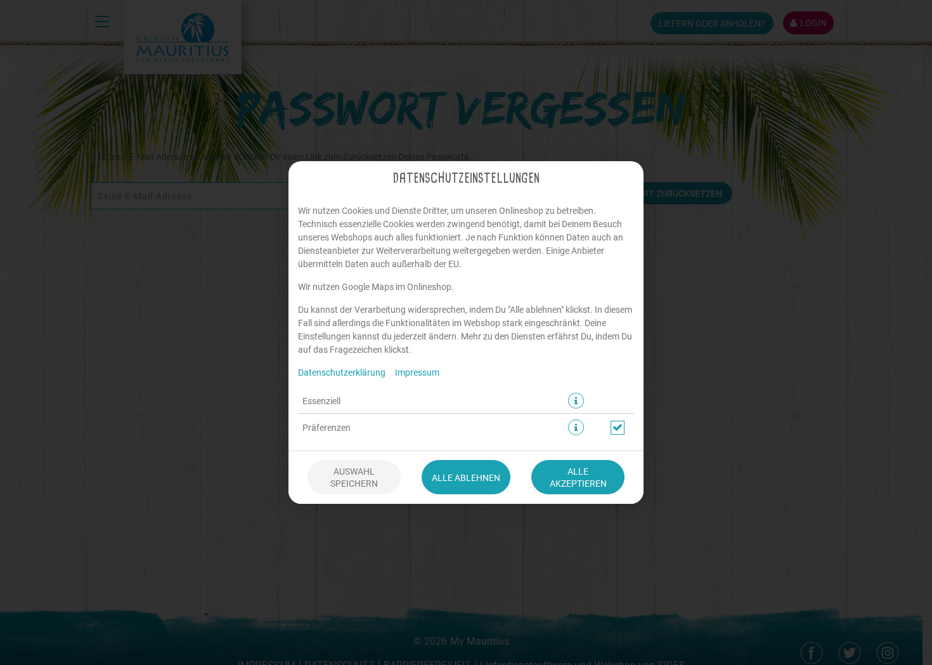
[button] (576, 401)
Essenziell (321, 401)
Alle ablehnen (466, 477)
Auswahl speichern (354, 477)
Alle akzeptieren (578, 477)
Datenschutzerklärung (341, 372)
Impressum (417, 372)
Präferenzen (326, 427)
